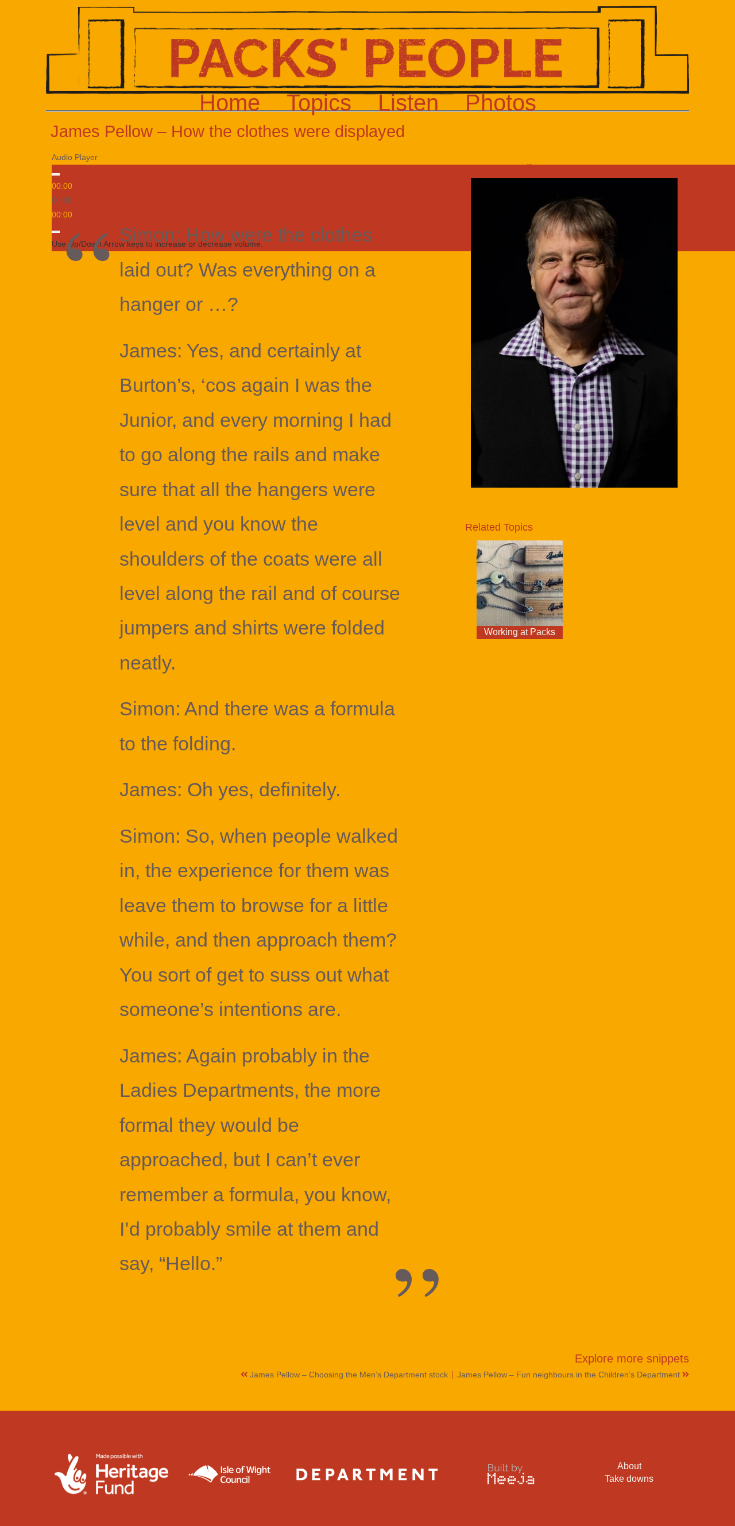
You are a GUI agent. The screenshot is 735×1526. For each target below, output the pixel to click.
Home (229, 102)
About (629, 1466)
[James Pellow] (574, 333)
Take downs (629, 1479)
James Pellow (509, 169)
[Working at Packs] (520, 583)
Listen (408, 102)
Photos (500, 102)
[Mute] (56, 232)
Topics (319, 102)
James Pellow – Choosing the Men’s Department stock (350, 1374)
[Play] (56, 174)
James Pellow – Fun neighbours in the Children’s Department (569, 1374)
